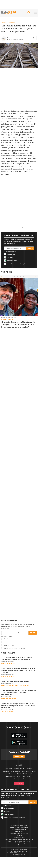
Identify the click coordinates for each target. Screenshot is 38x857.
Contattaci (19, 783)
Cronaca (4, 23)
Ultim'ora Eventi (10, 776)
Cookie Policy (23, 826)
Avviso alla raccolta (19, 845)
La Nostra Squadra (19, 769)
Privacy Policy (23, 264)
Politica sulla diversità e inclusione (19, 828)
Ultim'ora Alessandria (29, 771)
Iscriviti (30, 248)
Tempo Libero (18, 686)
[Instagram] (21, 727)
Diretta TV (30, 776)
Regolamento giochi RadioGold (19, 833)
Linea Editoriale (19, 831)
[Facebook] (8, 727)
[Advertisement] (19, 89)
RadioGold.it (24, 849)
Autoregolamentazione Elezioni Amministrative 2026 (19, 839)
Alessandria (11, 23)
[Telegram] (26, 727)
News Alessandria (11, 254)
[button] (36, 277)
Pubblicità (29, 769)
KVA (24, 854)
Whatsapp (6, 771)
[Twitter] (12, 727)
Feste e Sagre (10, 686)
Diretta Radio (21, 776)
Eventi (3, 686)
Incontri (8, 699)
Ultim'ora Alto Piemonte (25, 774)
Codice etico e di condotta (19, 829)
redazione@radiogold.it (25, 853)
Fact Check (19, 835)
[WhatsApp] (30, 727)
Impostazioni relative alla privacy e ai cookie (19, 843)
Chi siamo (9, 769)
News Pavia (9, 257)
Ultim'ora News (15, 771)
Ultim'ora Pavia (10, 774)
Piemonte (26, 686)
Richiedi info (19, 756)
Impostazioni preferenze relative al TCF (19, 841)
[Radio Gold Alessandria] (8, 12)
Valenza (14, 699)
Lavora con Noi (19, 779)
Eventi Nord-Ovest (11, 261)
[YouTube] (17, 727)
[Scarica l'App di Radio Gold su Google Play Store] (19, 742)
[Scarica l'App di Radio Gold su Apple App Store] (19, 735)
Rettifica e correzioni (19, 837)
